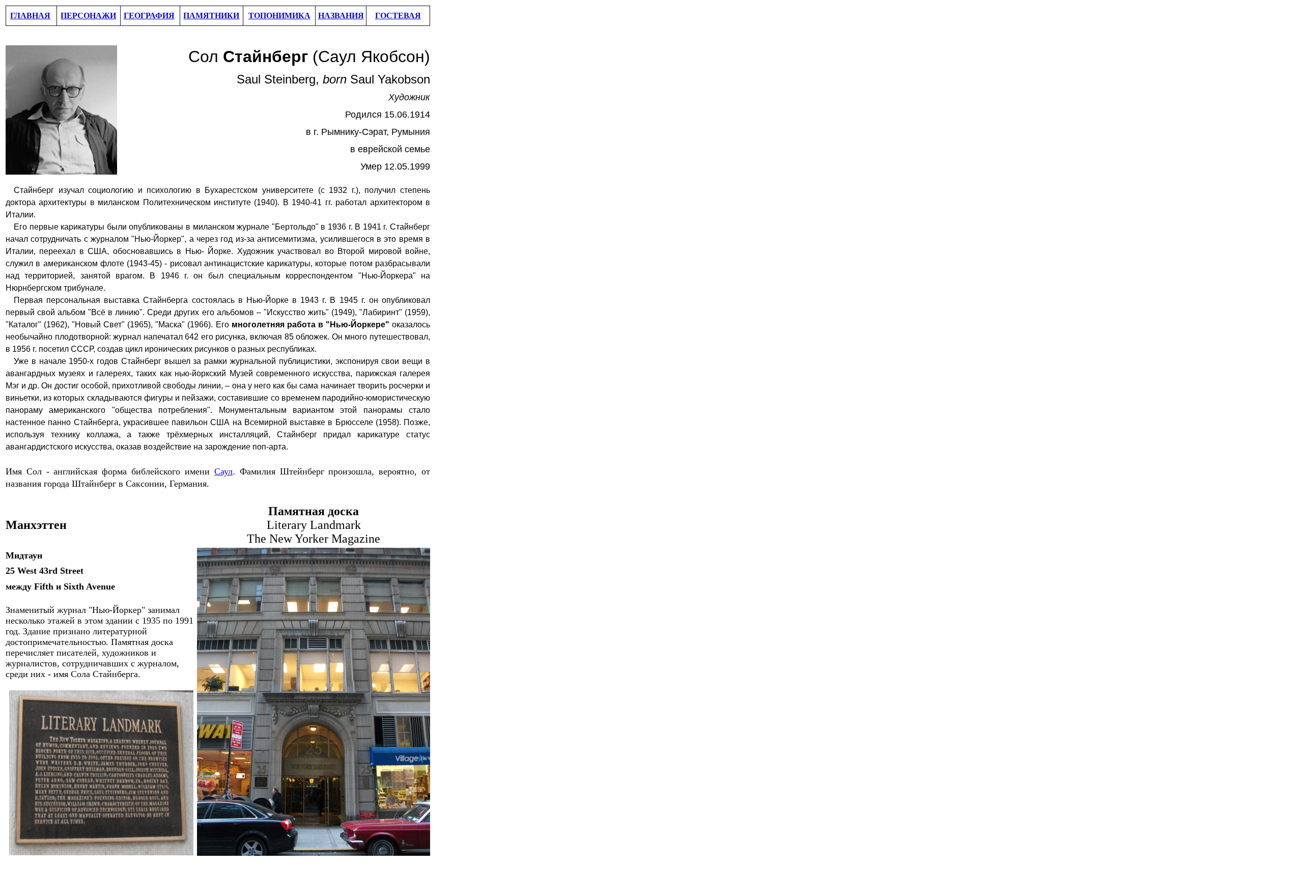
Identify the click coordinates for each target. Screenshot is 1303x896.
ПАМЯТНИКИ (211, 15)
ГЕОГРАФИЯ (149, 15)
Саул (223, 471)
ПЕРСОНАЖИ (88, 15)
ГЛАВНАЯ (30, 15)
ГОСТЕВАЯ (398, 15)
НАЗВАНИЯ (341, 15)
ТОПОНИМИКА (279, 15)
